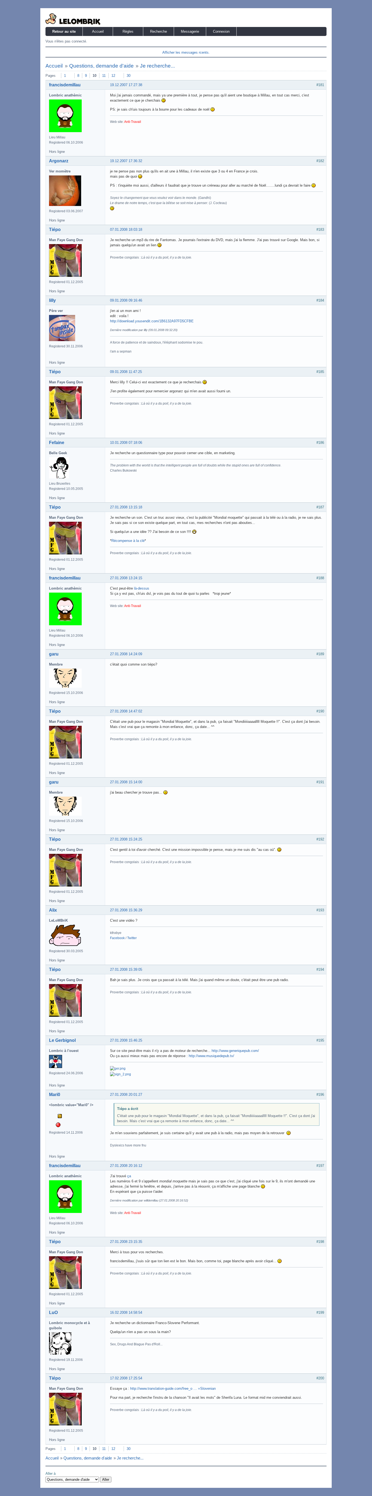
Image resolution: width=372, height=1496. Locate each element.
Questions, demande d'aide (101, 66)
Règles (128, 31)
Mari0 (54, 1094)
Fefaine (56, 442)
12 (113, 76)
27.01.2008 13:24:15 (126, 578)
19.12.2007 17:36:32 (126, 161)
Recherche (158, 31)
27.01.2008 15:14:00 (126, 782)
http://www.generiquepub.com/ (235, 1051)
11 (104, 76)
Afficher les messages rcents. (186, 52)
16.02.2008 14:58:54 (126, 1312)
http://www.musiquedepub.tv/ (211, 1056)
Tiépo (55, 229)
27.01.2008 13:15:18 (126, 507)
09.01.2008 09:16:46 (126, 300)
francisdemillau (65, 85)
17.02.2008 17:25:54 (126, 1378)
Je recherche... (157, 66)
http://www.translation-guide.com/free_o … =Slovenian (173, 1388)
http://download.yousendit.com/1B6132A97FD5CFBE (152, 321)
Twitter (132, 938)
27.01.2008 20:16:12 (126, 1166)
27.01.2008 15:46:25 (126, 1040)
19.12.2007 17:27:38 (126, 85)
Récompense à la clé (128, 541)
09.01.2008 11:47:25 (126, 372)
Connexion (221, 31)
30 (128, 76)
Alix (53, 910)
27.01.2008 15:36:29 (126, 910)
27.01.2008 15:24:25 (126, 839)
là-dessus (141, 588)
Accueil (98, 31)
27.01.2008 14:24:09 (126, 654)
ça (129, 1176)
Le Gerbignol (62, 1040)
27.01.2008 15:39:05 (126, 969)
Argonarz (58, 161)
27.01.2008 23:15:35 (126, 1242)
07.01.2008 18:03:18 (126, 229)
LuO (53, 1312)
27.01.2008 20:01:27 (126, 1095)
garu (54, 654)
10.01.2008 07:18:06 (126, 443)
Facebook (117, 938)
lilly (52, 300)
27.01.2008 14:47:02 (126, 711)
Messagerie (190, 31)
